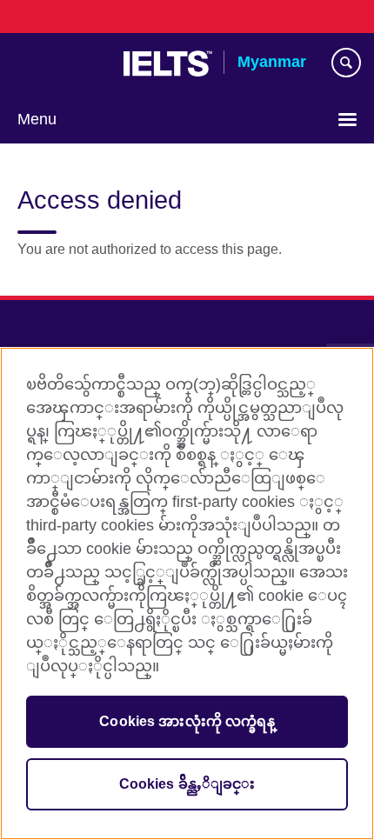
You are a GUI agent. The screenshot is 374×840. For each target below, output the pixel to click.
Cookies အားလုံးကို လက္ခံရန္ (187, 721)
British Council (61, 63)
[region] (187, 593)
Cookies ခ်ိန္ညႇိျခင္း (187, 784)
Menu (37, 119)
